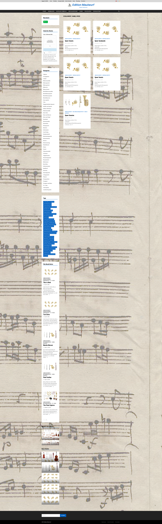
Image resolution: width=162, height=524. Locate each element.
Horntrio (45, 127)
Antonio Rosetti (47, 205)
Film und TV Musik (48, 215)
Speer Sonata (69, 41)
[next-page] (46, 420)
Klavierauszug (46, 142)
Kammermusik (46, 134)
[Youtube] (116, 1)
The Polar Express (49, 405)
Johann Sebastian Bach (48, 226)
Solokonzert (53, 247)
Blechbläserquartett (47, 93)
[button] (43, 434)
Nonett (44, 149)
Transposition (46, 179)
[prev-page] (44, 420)
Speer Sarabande (100, 41)
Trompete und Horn (47, 183)
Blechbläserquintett (78, 111)
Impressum (104, 522)
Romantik (46, 247)
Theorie (45, 176)
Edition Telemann (47, 108)
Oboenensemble (46, 151)
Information (46, 130)
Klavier (45, 140)
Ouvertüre (54, 241)
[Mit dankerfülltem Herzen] (54, 442)
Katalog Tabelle (61, 1)
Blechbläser (47, 208)
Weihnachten (47, 252)
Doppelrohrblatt (47, 212)
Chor (44, 102)
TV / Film (45, 185)
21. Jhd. (51, 201)
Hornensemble (46, 121)
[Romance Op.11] (50, 459)
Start (51, 1)
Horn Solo (45, 112)
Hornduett (45, 119)
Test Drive (46, 314)
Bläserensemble (46, 80)
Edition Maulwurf (83, 4)
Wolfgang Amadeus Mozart (49, 254)
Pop (45, 243)
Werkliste (55, 1)
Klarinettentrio (46, 138)
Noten (51, 238)
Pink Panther (47, 377)
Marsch (46, 238)
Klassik (54, 231)
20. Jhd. (46, 201)
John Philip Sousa (48, 229)
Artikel (44, 78)
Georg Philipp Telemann (49, 220)
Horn (46, 224)
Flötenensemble (46, 110)
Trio (50, 250)
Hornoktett (45, 123)
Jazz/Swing (45, 132)
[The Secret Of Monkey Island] (50, 469)
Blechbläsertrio (46, 98)
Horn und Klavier (47, 115)
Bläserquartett (46, 83)
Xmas (45, 255)
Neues (44, 147)
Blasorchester (46, 89)
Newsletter (83, 1)
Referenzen (45, 162)
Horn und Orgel (46, 117)
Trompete (45, 181)
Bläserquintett (46, 85)
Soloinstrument (46, 166)
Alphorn (45, 74)
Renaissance (51, 243)
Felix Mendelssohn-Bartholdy (50, 213)
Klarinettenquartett (47, 136)
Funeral (46, 217)
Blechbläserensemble (48, 91)
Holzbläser (52, 222)
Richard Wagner (47, 245)
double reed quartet (47, 106)
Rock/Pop (45, 164)
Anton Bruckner (47, 203)
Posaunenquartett (47, 157)
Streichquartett (46, 172)
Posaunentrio (46, 159)
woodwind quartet (47, 189)
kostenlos (46, 234)
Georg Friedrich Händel (48, 219)
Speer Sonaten (69, 115)
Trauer (46, 250)
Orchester (45, 153)
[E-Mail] (119, 1)
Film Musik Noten (48, 264)
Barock (54, 206)
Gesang (46, 222)
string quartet (46, 174)
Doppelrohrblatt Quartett (48, 104)
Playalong (78, 1)
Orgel (51, 240)
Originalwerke (46, 155)
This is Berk (47, 282)
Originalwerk (47, 241)
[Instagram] (118, 1)
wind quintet (46, 187)
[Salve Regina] (46, 442)
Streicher (45, 170)
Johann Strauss (47, 227)
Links (74, 1)
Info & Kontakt (68, 1)
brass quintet (46, 100)
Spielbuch (45, 168)
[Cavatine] (50, 434)
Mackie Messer (48, 345)
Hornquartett (76, 38)
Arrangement (68, 38)
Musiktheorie (46, 144)
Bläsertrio (45, 87)
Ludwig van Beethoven (48, 236)
